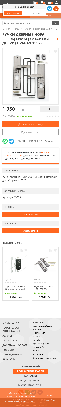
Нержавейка (39, 347)
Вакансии (9, 359)
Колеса (36, 336)
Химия (36, 350)
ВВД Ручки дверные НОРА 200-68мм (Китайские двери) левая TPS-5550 (43, 290)
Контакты (30, 375)
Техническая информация (11, 329)
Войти (57, 2)
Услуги (7, 335)
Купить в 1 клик (30, 132)
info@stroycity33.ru (30, 385)
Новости (8, 349)
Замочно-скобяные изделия (42, 328)
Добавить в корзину (30, 124)
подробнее (51, 400)
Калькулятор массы (30, 371)
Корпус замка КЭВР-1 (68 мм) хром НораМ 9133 (15, 289)
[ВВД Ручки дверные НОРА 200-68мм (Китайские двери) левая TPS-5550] (45, 264)
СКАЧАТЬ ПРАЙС (30, 366)
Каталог (38, 322)
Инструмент (39, 332)
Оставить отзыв (30, 214)
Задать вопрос (30, 230)
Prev (50, 242)
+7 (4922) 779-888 (30, 380)
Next (57, 242)
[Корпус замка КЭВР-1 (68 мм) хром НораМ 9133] (16, 264)
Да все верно (13, 13)
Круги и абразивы (41, 343)
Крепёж (36, 340)
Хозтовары (38, 354)
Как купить (9, 340)
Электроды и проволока (44, 357)
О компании (10, 322)
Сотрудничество (13, 354)
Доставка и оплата (14, 345)
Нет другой (36, 13)
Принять (50, 395)
